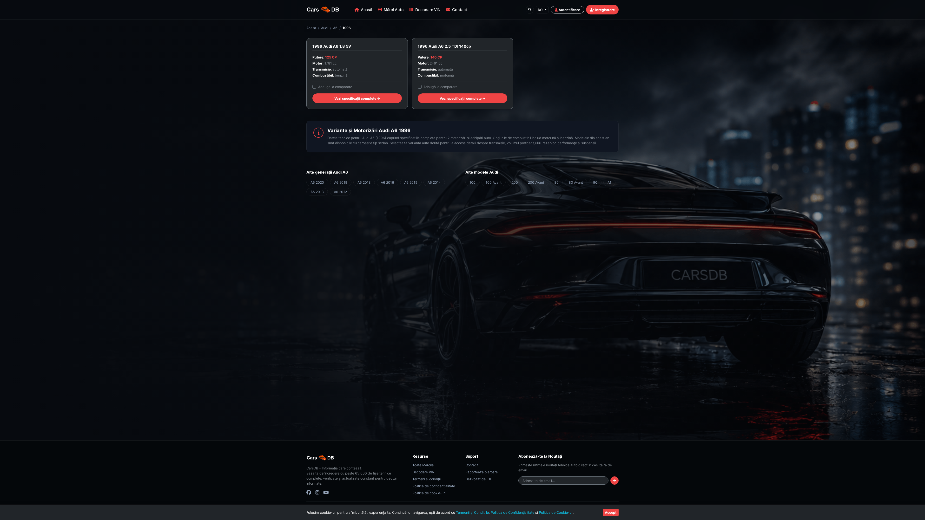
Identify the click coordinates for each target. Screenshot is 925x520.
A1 (609, 182)
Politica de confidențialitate (433, 486)
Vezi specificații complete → (357, 98)
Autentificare (569, 10)
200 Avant (536, 182)
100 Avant (494, 182)
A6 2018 (364, 182)
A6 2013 (317, 192)
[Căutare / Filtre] (530, 10)
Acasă (366, 9)
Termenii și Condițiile (472, 512)
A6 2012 (340, 192)
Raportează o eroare (481, 472)
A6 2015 (410, 182)
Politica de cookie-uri (428, 493)
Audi (324, 28)
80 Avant (576, 182)
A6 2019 (340, 182)
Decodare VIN (428, 9)
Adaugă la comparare (335, 87)
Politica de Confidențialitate (512, 512)
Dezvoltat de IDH (478, 479)
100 (472, 182)
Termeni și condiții (426, 479)
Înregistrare (605, 10)
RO (541, 10)
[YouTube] (326, 492)
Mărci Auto (394, 9)
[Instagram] (317, 492)
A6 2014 (434, 182)
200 (515, 182)
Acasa (311, 28)
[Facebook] (308, 492)
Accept (610, 512)
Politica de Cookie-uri (556, 512)
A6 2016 (387, 182)
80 (556, 182)
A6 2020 (317, 182)
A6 (335, 28)
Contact (459, 9)
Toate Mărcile (423, 465)
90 (595, 182)
